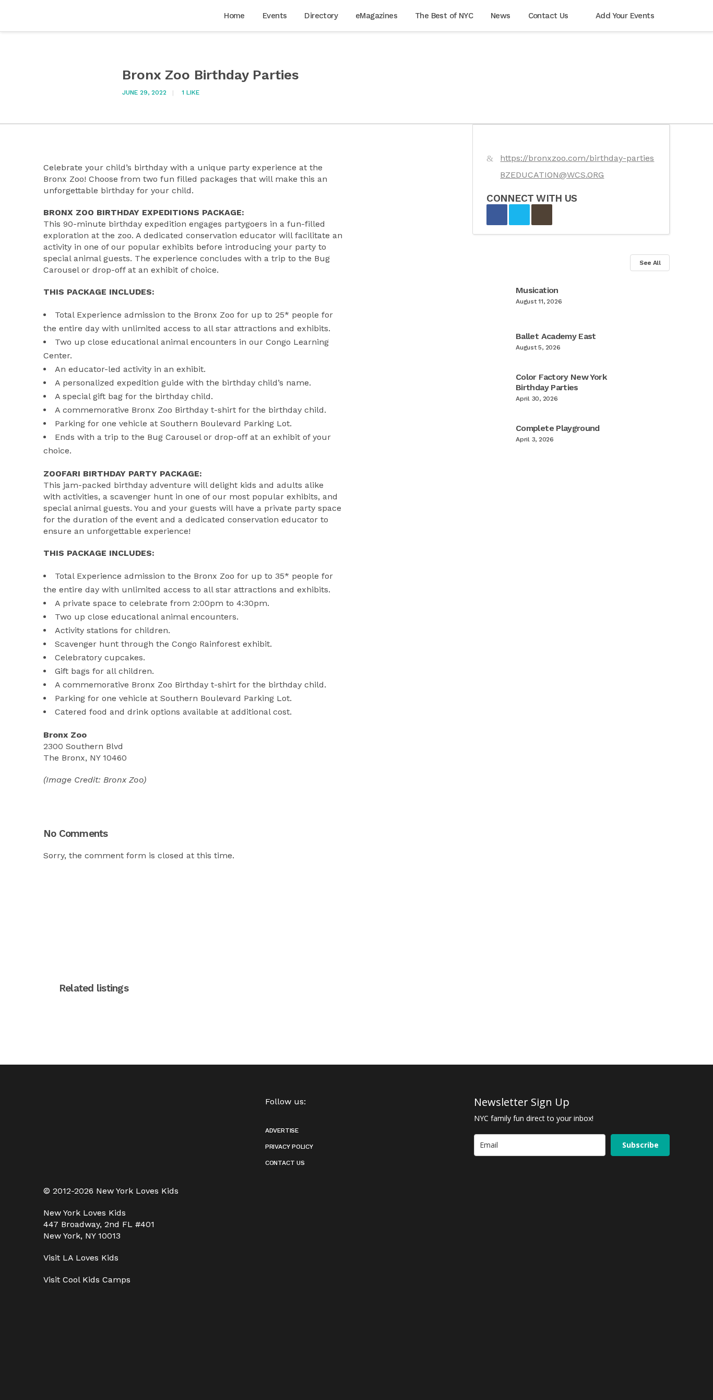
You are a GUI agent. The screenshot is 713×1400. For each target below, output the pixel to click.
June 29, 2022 (144, 92)
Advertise (282, 1130)
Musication (537, 290)
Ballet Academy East (556, 336)
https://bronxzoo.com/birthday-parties (577, 158)
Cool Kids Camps (96, 1280)
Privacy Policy (289, 1146)
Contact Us (285, 1162)
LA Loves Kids (90, 1258)
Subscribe (640, 1145)
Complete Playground (558, 428)
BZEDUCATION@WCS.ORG (552, 175)
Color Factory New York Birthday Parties (561, 382)
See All (649, 262)
